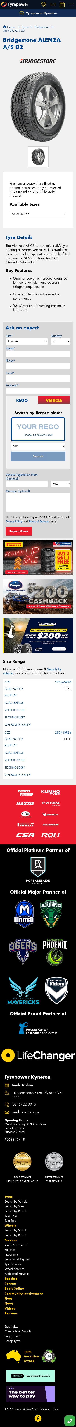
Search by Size (14, 1206)
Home (10, 27)
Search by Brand (15, 1211)
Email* (10, 373)
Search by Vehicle (16, 1201)
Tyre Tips (10, 1221)
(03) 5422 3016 (24, 1104)
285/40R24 (63, 732)
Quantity (56, 336)
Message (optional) (18, 491)
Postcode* (12, 385)
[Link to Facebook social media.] (38, 1418)
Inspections (11, 1254)
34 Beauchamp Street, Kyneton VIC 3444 (37, 1095)
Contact (10, 1284)
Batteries (10, 1250)
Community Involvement (24, 1293)
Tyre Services (13, 1264)
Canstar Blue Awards (18, 1331)
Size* (9, 336)
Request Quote (18, 531)
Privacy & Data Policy (26, 1409)
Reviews (11, 1313)
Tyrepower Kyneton (41, 13)
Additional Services (17, 1274)
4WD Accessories (16, 1245)
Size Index (11, 1326)
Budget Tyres (12, 1336)
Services (11, 1240)
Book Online (14, 1289)
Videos (10, 1308)
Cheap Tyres (12, 1341)
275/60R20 (63, 682)
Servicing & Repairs (17, 1259)
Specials (11, 1279)
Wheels (10, 1226)
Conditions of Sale (48, 1409)
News (9, 1303)
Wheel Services (14, 1269)
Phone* (10, 361)
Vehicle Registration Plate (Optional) (21, 477)
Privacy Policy (14, 521)
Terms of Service (39, 521)
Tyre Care (11, 1216)
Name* (10, 348)
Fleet (8, 1298)
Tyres (9, 1197)
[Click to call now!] (43, 4)
